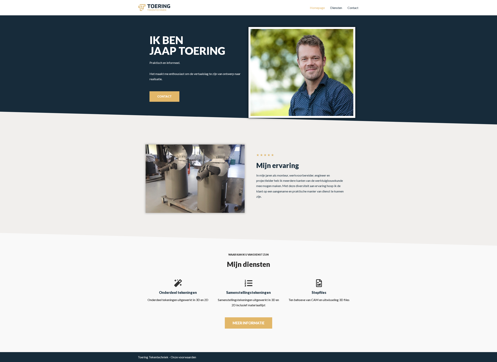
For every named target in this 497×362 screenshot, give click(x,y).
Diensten (336, 8)
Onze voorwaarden (183, 357)
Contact (353, 8)
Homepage (317, 8)
